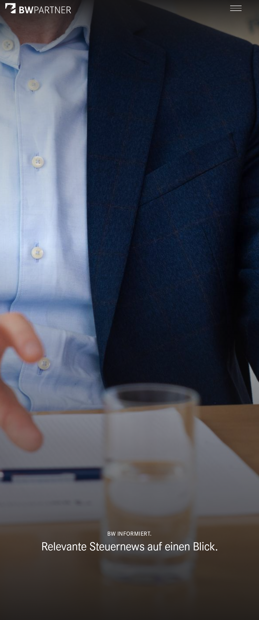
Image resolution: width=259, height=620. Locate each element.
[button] (236, 8)
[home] (38, 8)
